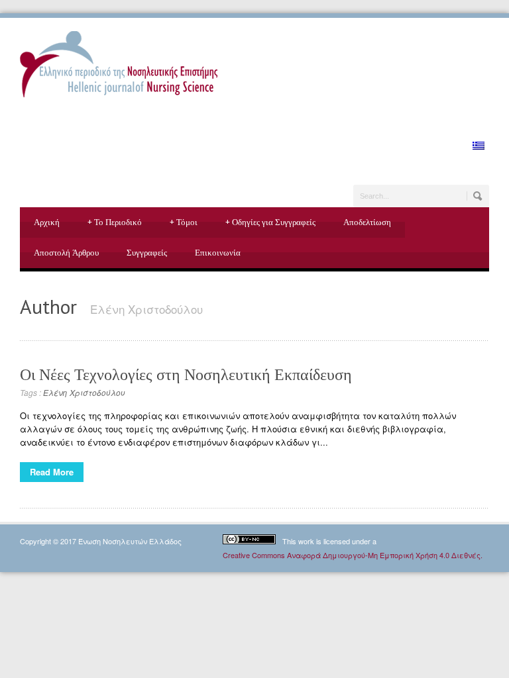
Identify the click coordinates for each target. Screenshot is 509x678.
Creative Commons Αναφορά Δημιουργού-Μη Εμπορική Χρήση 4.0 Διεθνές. (352, 555)
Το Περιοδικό (114, 222)
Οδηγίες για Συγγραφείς (270, 222)
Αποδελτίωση (367, 222)
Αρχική (47, 222)
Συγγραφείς (147, 252)
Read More (52, 471)
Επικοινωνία (218, 252)
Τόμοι (184, 222)
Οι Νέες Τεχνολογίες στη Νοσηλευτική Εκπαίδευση (186, 374)
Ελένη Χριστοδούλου (84, 392)
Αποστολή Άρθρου (66, 252)
